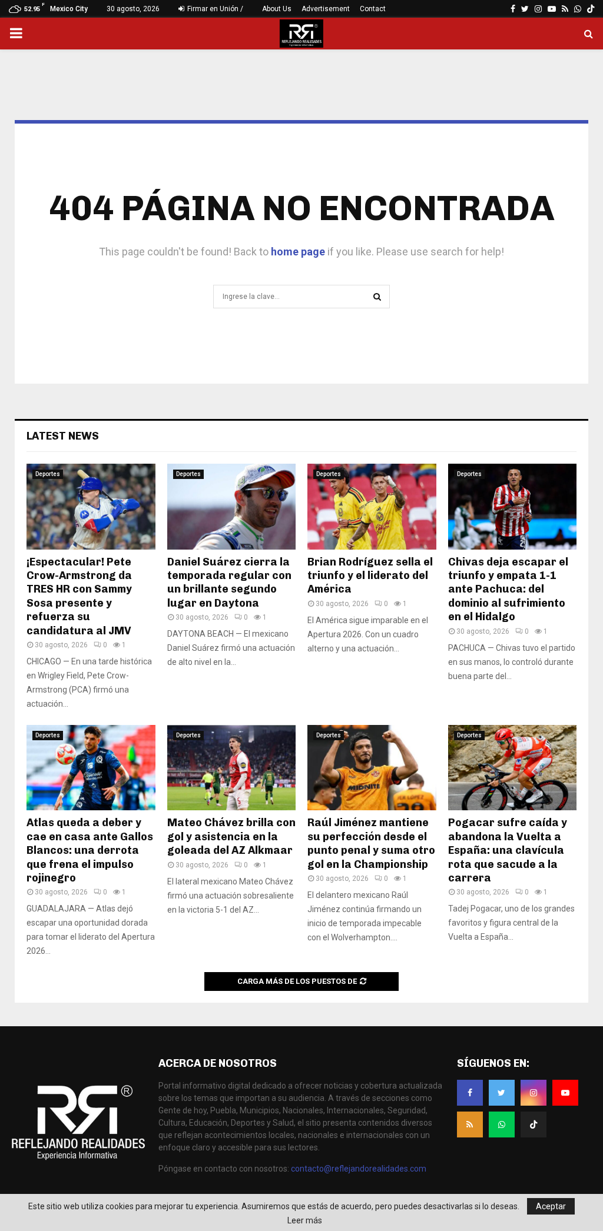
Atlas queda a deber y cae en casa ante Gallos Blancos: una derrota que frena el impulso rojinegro (89, 850)
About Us (276, 9)
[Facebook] (470, 1093)
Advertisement (326, 9)
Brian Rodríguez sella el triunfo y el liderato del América (370, 575)
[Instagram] (533, 1093)
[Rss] (470, 1124)
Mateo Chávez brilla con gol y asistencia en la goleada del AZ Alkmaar (231, 836)
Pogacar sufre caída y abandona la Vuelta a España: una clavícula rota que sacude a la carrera (507, 850)
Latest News (62, 436)
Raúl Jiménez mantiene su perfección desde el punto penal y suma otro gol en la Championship (371, 843)
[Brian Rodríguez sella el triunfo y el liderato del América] (371, 507)
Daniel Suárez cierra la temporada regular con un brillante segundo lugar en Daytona (229, 582)
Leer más (304, 1220)
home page (298, 251)
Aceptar (551, 1206)
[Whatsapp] (502, 1124)
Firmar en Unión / (214, 9)
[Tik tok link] (590, 9)
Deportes (47, 474)
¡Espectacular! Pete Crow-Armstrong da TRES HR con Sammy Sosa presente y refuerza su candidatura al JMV (79, 596)
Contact (373, 9)
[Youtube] (565, 1093)
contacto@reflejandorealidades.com (358, 1168)
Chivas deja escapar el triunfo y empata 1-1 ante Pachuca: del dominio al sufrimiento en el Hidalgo (508, 589)
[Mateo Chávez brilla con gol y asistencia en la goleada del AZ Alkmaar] (231, 768)
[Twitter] (502, 1093)
